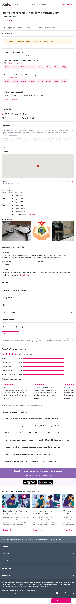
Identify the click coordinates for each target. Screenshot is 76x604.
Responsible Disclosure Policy (27, 590)
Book (3, 28)
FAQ (54, 28)
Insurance (29, 28)
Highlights (11, 28)
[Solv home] (7, 4)
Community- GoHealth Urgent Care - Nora (19, 75)
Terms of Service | (14, 590)
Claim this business (11, 99)
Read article (7, 530)
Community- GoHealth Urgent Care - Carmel (20, 60)
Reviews (47, 28)
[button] (16, 231)
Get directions (68, 181)
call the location (24, 275)
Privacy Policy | (5, 590)
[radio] (7, 67)
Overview (20, 28)
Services (39, 28)
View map (14, 63)
